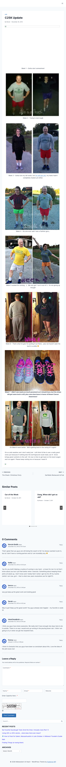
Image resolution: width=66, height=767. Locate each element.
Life (6, 14)
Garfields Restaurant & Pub (54, 473)
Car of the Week (11, 495)
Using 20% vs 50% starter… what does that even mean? (21, 733)
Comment (7, 668)
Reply (61, 544)
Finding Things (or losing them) (12, 742)
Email (26, 691)
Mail (3, 739)
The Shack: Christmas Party (11, 473)
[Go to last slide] (4, 508)
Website (48, 691)
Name (5, 691)
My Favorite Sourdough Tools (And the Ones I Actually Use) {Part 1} (25, 730)
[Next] (61, 508)
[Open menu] (62, 3)
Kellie (10, 563)
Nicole (8, 22)
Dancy (10, 640)
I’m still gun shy (40, 175)
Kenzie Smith (13, 544)
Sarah (10, 601)
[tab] (29, 526)
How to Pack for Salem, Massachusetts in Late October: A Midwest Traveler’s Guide (33, 736)
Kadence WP (51, 762)
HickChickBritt (14, 619)
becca (10, 585)
